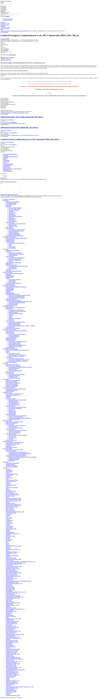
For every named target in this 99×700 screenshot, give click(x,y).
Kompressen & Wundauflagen (12, 385)
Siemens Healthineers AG (11, 662)
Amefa (7, 478)
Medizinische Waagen (10, 406)
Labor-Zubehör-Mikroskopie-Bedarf (13, 271)
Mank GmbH (9, 600)
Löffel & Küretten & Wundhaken (16, 313)
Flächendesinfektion (10, 292)
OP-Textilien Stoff (10, 373)
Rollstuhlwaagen (12, 412)
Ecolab (7, 544)
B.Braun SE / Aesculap (11, 491)
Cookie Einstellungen (7, 171)
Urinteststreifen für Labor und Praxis (16, 254)
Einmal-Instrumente (10, 320)
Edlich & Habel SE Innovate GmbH (13, 545)
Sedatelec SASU (9, 655)
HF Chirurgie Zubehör (11, 398)
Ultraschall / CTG (12, 212)
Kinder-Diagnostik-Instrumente (15, 216)
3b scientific (8, 469)
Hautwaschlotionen (10, 289)
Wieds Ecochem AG (10, 689)
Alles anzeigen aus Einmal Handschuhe (17, 223)
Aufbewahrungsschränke (11, 440)
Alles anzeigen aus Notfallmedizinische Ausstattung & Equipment (23, 457)
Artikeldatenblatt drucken (6, 59)
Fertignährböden (9, 263)
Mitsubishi (8, 613)
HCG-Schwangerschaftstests (15, 260)
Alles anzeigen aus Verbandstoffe (13, 380)
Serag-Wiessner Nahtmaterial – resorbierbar (18, 361)
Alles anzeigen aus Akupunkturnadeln (17, 243)
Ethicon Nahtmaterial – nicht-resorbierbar (17, 354)
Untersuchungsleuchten (11, 414)
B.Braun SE (8, 489)
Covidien (8, 525)
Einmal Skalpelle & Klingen (15, 324)
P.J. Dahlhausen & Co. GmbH (12, 627)
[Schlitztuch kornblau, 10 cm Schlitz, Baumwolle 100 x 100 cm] (14, 112)
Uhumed (8, 679)
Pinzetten (11, 316)
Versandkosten (6, 49)
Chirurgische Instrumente (8, 306)
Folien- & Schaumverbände (12, 384)
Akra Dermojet (9, 475)
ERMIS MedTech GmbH (11, 553)
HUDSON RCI (9, 579)
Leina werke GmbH (10, 594)
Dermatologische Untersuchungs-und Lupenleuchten (20, 418)
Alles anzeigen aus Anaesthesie (12, 463)
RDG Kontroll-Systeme (11, 339)
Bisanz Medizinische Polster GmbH (13, 499)
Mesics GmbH (9, 612)
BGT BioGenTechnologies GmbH (13, 498)
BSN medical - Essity (10, 510)
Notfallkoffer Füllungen (14, 459)
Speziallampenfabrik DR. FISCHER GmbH (15, 669)
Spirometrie (11, 211)
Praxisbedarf (6, 200)
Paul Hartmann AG (10, 629)
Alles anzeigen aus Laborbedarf (12, 250)
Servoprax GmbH (10, 660)
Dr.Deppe (8, 537)
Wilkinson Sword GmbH (11, 690)
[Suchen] (1, 5)
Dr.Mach (8, 538)
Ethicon (7, 352)
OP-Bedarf (5, 363)
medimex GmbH (9, 604)
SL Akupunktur (12, 246)
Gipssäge (8, 397)
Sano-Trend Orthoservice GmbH (13, 649)
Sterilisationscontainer (10, 340)
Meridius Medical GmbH (11, 611)
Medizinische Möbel (7, 420)
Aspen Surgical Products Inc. (12, 487)
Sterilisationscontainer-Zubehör (15, 346)
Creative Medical (9, 526)
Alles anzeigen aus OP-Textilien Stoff (17, 374)
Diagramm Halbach (10, 532)
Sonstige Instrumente (10, 327)
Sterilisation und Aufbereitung (9, 329)
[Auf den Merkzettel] (1, 56)
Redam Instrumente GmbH (11, 640)
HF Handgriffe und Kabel (14, 402)
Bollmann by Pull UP (10, 503)
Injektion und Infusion (8, 272)
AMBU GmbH (9, 477)
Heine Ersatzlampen (13, 221)
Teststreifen (8, 251)
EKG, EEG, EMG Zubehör (14, 209)
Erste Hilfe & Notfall (7, 448)
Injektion (8, 278)
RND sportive (9, 644)
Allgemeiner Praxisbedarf (11, 203)
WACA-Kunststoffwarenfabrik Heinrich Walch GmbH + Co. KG (20, 686)
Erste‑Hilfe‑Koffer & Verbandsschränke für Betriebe (20, 453)
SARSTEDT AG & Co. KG (12, 650)
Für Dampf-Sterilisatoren (14, 335)
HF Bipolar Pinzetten (13, 401)
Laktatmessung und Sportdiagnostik (13, 262)
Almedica (8, 476)
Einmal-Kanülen (12, 280)
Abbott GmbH (9, 471)
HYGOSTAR (9, 584)
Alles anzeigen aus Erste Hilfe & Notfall (14, 449)
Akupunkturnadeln (10, 241)
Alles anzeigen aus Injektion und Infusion (15, 273)
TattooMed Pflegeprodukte (11, 390)
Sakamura (8, 647)
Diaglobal (8, 530)
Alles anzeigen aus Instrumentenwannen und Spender (20, 301)
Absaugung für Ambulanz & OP (13, 395)
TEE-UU (8, 678)
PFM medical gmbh (10, 633)
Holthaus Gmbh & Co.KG (11, 578)
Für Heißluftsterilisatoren (14, 336)
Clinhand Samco (9, 520)
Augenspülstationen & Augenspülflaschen (17, 454)
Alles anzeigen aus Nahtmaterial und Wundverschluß (17, 350)
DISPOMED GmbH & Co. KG (13, 533)
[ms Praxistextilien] (5, 38)
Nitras (7, 617)
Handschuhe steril (12, 224)
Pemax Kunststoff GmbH (11, 632)
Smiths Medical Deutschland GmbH (13, 667)
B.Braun (8, 351)
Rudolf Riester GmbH (10, 646)
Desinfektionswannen (13, 303)
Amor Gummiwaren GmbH (12, 480)
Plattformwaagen (12, 413)
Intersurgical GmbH (10, 587)
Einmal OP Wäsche (13, 369)
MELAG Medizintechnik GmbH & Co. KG (15, 609)
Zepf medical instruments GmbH (13, 695)
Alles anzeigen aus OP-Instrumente (16, 309)
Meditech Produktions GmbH (12, 605)
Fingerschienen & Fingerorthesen (13, 382)
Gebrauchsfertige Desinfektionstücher (17, 296)
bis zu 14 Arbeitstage (9, 57)
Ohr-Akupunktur (12, 247)
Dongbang (8, 534)
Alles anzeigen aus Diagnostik (15, 207)
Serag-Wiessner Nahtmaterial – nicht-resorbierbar (19, 359)
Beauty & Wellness (10, 228)
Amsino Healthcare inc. (11, 481)
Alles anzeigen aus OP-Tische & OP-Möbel (18, 435)
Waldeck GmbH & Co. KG (12, 688)
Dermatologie (9, 205)
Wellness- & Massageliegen (14, 234)
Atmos (7, 488)
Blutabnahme (9, 274)
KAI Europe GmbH (10, 588)
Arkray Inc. (8, 483)
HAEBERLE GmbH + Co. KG (13, 568)
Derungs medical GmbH (11, 528)
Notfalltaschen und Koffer (14, 458)
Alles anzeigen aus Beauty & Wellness (17, 229)
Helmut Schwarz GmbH (11, 573)
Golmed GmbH (9, 565)
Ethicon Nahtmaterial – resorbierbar (16, 356)
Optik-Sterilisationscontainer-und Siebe (17, 345)
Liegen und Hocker (10, 424)
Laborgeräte (8, 269)
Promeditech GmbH (10, 635)
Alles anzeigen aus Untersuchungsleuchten (18, 415)
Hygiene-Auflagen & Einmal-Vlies (16, 230)
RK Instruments (9, 643)
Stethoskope (11, 217)
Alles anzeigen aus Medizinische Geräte (14, 393)
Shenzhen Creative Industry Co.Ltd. (13, 661)
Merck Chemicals (9, 610)
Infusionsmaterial (9, 277)
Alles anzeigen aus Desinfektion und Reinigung (16, 286)
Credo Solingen (9, 527)
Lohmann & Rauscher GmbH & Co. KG (14, 596)
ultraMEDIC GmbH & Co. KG (12, 680)
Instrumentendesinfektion (11, 299)
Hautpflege (8, 291)
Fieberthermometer (13, 218)
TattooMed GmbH (10, 677)
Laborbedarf (5, 249)
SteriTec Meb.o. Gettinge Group (13, 674)
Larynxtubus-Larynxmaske (11, 466)
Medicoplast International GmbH (13, 602)
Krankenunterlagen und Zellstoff (13, 443)
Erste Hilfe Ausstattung (11, 451)
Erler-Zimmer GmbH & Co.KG (12, 551)
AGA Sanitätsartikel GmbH (12, 474)
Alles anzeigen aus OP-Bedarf (12, 364)
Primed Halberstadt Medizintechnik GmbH (15, 634)
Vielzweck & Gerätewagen (14, 432)
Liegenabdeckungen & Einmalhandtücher (15, 235)
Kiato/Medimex (9, 590)
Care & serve (9, 514)
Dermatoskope (12, 213)
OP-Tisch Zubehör (13, 437)
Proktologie (11, 319)
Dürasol (7, 543)
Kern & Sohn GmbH (10, 589)
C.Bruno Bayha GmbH (11, 513)
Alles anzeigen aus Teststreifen (15, 252)
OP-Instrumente (9, 308)
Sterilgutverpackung (10, 333)
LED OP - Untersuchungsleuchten (16, 416)
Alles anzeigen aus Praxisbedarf (12, 201)
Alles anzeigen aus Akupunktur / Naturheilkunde (16, 238)
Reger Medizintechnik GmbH (12, 641)
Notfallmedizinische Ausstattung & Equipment (16, 455)
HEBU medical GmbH (11, 570)
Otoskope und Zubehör (14, 210)
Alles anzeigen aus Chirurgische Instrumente (15, 307)
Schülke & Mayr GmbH (11, 652)
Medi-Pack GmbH (10, 601)
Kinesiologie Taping (10, 240)
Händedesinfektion (10, 288)
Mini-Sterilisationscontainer (14, 342)
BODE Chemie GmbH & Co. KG (13, 500)
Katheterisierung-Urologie (11, 447)
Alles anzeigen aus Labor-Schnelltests (17, 257)
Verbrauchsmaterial (10, 391)
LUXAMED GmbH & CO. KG (13, 598)
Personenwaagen (12, 410)
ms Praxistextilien (9, 615)
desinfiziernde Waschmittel (11, 305)
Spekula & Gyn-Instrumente (15, 318)
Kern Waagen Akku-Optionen (15, 408)
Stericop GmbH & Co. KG (11, 671)
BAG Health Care (10, 492)
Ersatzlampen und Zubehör (14, 419)
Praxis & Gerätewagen (11, 429)
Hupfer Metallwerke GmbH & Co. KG (14, 583)
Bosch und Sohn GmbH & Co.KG (13, 504)
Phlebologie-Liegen (13, 426)
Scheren (10, 317)
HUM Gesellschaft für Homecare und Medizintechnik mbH (18, 581)
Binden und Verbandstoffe (11, 381)
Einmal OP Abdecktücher (14, 368)
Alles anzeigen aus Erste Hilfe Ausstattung (18, 452)
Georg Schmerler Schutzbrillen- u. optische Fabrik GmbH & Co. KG (20, 561)
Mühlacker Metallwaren (11, 616)
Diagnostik (8, 206)
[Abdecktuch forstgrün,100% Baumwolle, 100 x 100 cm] (13, 123)
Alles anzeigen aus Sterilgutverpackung (17, 334)
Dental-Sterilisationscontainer (15, 344)
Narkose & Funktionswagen (15, 431)
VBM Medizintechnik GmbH (12, 683)
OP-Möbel (11, 438)
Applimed (8, 482)
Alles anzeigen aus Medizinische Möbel (14, 421)
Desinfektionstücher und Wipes (12, 294)
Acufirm (7, 472)
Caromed (8, 515)
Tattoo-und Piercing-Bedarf (9, 387)
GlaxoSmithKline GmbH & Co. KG (13, 564)
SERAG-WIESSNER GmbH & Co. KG (14, 658)
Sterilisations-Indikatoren (11, 337)
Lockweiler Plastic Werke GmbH (13, 595)
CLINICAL (8, 521)
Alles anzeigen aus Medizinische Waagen (17, 407)
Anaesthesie (5, 461)
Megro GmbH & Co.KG (11, 607)
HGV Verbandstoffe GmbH (12, 575)
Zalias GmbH (9, 692)
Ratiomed (8, 639)
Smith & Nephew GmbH (11, 666)
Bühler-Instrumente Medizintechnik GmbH (15, 511)
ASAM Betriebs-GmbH (11, 485)
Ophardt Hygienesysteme (11, 622)
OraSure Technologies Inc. (11, 623)
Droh (7, 542)
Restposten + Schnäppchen (9, 199)
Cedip (7, 516)
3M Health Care (9, 470)
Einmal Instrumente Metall (14, 323)
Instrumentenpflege (10, 331)
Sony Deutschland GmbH (11, 668)
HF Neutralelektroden (13, 403)
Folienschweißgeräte (10, 347)
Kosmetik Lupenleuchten (14, 233)
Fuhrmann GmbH (10, 560)
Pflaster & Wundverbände (11, 386)
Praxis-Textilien (9, 227)
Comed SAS (8, 523)
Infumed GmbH (9, 585)
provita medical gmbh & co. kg (12, 637)
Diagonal (8, 531)
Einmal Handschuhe (10, 222)
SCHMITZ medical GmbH (12, 651)
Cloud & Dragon (9, 522)
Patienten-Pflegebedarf (8, 441)
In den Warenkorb (12, 54)
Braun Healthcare (9, 508)
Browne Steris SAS (10, 509)
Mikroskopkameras (13, 268)
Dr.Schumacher (9, 539)
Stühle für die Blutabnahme (12, 423)
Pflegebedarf (8, 446)
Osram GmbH (9, 624)
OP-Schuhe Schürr (10, 371)
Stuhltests (11, 261)
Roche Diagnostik (10, 645)
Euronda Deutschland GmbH (12, 555)
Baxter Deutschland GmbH (12, 493)
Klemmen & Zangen (13, 312)
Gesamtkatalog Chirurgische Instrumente (17, 311)
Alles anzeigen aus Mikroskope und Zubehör (18, 266)
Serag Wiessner (9, 357)
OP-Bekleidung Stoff (13, 376)
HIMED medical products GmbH (13, 576)
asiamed (10, 244)
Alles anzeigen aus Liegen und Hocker (17, 425)
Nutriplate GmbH (9, 620)
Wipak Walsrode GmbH (11, 691)
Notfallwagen (11, 460)
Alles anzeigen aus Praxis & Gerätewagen (17, 430)
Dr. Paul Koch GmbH (10, 536)
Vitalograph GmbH (10, 684)
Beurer (7, 497)
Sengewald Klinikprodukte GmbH (13, 657)
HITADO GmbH (9, 577)
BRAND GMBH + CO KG (12, 506)
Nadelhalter (11, 314)
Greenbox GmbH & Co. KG (12, 567)
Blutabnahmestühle (10, 275)
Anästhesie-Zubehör (10, 464)
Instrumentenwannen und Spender (13, 300)
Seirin (10, 245)
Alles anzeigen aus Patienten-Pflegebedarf (15, 442)
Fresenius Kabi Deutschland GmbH (13, 559)
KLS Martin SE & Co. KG (11, 593)
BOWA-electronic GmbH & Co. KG (14, 505)
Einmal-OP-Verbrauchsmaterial (15, 370)
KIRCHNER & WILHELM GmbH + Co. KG (16, 592)
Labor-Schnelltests (10, 256)
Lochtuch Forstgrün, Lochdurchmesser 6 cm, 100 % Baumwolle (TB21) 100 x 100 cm (30, 139)
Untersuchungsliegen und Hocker (16, 427)
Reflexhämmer (12, 220)
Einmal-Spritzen (12, 282)
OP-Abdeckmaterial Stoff (14, 375)
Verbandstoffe (6, 379)
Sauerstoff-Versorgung (10, 444)
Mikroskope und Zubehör (11, 265)
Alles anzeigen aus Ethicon (14, 353)
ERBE (7, 550)
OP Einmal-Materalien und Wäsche (13, 365)
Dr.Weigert (8, 540)
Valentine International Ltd (11, 682)
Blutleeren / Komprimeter (11, 465)
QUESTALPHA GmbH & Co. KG (13, 638)
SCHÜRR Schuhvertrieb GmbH (13, 654)
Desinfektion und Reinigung (9, 285)
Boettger (8, 502)
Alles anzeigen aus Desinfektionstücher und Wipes (19, 295)
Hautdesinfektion (9, 290)
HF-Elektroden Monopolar (14, 404)
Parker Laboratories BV (11, 628)
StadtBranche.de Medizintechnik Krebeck (9, 194)
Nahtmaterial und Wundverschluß (10, 348)
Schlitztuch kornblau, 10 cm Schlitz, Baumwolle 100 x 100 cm (22, 117)
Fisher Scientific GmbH (11, 558)
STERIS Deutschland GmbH (12, 672)
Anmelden (7, 16)
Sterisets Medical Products (11, 673)
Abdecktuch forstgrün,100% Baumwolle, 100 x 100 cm (19, 127)
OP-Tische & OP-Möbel (11, 433)
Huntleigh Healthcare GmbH (12, 582)
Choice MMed (9, 517)
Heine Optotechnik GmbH (11, 571)
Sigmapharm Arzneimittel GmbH (13, 663)
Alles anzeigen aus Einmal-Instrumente (17, 322)
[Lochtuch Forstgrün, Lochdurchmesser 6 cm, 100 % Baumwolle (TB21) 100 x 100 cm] (20, 135)
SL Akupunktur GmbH (11, 664)
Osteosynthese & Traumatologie (13, 328)
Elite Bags (8, 548)
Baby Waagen (12, 409)
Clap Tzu (8, 519)
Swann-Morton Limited (11, 675)
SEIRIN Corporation (10, 656)
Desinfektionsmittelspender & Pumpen (17, 302)
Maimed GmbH (9, 599)
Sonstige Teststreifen (13, 255)
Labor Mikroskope (13, 267)
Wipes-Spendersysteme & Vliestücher (17, 297)
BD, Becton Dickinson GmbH (12, 494)
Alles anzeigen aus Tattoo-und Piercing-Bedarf (16, 389)
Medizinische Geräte (7, 392)
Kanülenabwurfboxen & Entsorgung (13, 283)
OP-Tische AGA (12, 436)
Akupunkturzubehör (10, 239)
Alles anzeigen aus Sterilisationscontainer (17, 341)
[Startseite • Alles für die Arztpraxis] (6, 1)
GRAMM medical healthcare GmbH (14, 566)
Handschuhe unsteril (13, 226)
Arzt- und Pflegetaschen (11, 204)
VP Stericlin (8, 685)
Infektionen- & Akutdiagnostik (15, 258)
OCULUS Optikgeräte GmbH (12, 621)
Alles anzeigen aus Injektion (15, 279)
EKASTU (8, 547)
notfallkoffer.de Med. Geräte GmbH (13, 618)
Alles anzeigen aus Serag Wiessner (16, 358)
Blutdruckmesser (12, 215)
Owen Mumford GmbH (11, 626)
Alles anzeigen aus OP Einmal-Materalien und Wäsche (20, 367)
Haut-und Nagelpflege (13, 232)
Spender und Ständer (10, 284)
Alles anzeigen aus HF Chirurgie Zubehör (17, 399)
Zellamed (8, 694)
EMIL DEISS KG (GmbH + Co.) (13, 549)
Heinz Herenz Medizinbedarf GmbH (14, 572)
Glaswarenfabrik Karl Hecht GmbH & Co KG (16, 562)
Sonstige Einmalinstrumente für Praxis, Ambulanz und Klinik (22, 325)
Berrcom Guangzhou (10, 495)
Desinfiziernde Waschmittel (14, 378)
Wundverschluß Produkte (11, 362)
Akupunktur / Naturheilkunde (9, 237)
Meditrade (8, 606)
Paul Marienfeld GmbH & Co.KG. (13, 630)
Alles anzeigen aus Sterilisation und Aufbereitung (16, 330)
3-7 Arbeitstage (8, 130)
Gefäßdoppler (9, 396)
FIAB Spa (8, 556)
